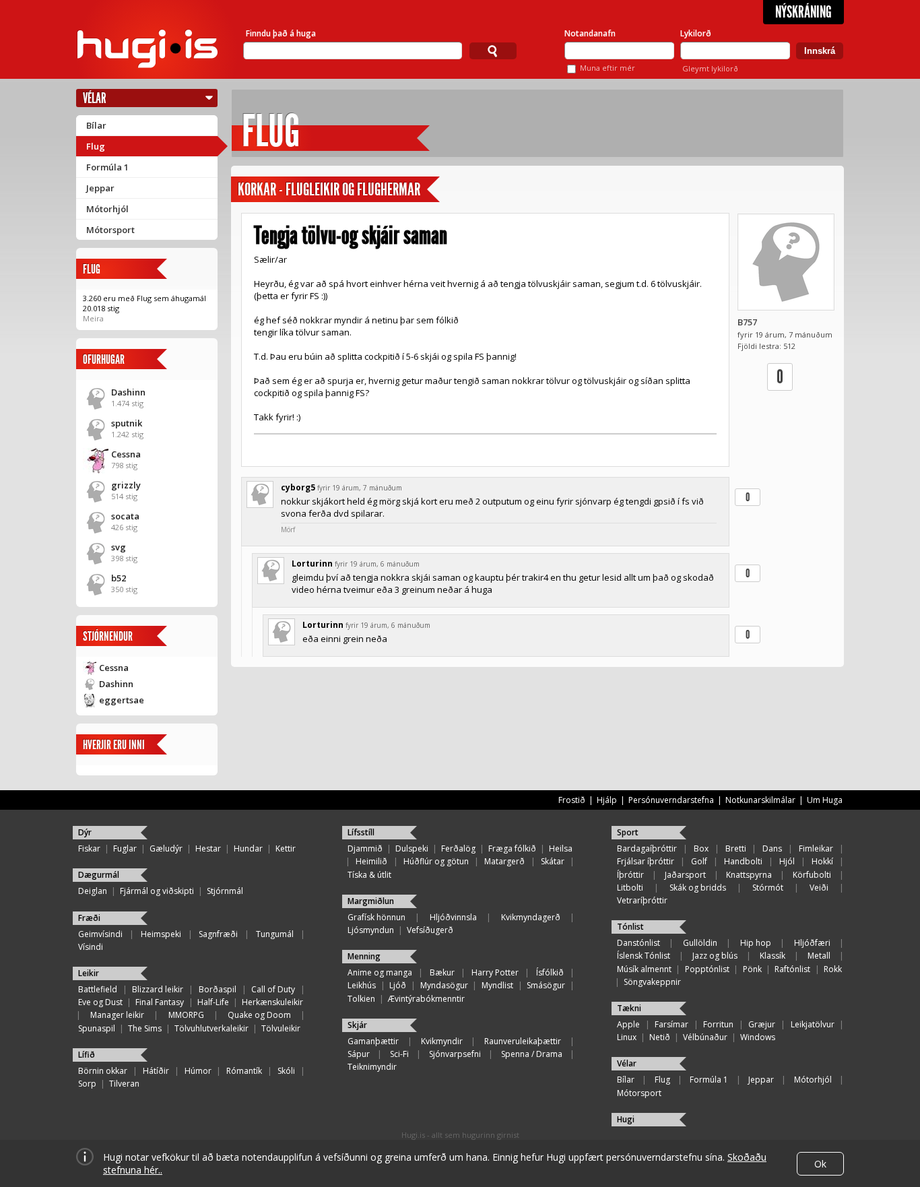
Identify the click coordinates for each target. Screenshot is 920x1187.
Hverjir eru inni (114, 744)
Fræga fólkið (512, 848)
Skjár (357, 1025)
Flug (95, 146)
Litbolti (630, 887)
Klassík (772, 955)
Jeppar (100, 188)
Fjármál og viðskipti (157, 891)
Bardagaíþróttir (647, 848)
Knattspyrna (749, 874)
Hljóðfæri (812, 943)
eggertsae (121, 700)
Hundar (248, 848)
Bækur (442, 972)
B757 (747, 322)
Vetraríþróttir (642, 900)
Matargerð (504, 861)
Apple (628, 1024)
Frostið (571, 800)
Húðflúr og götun (436, 861)
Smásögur (546, 985)
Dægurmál (98, 874)
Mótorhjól (107, 209)
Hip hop (755, 943)
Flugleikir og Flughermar (353, 189)
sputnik (126, 423)
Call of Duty (273, 989)
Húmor (198, 1071)
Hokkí (822, 861)
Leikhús (362, 985)
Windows (757, 1037)
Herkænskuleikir (272, 1002)
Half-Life (213, 1002)
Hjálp (607, 800)
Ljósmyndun (371, 930)
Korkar (257, 189)
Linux (626, 1037)
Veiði (819, 887)
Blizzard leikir (157, 989)
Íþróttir (630, 874)
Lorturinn (312, 563)
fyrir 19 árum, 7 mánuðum (359, 487)
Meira (93, 318)
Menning (364, 956)
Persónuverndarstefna (671, 800)
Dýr (85, 832)
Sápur (359, 1054)
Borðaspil (217, 989)
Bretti (735, 848)
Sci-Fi (399, 1054)
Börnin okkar (102, 1071)
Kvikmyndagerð (530, 917)
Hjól (787, 861)
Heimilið (371, 861)
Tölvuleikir (280, 1028)
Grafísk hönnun (376, 917)
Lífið (86, 1054)
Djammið (365, 848)
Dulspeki (411, 848)
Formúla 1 (107, 167)
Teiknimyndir (372, 1066)
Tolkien (361, 998)
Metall (819, 955)
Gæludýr (166, 848)
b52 (118, 578)
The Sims (145, 1028)
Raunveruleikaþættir (522, 1041)
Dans (772, 848)
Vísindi (90, 947)
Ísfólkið (550, 972)
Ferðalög (458, 848)
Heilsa (560, 848)
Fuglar (125, 848)
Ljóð (397, 985)
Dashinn (128, 392)
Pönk (752, 969)
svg (118, 547)
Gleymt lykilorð (710, 68)
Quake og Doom (259, 1015)
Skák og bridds (697, 887)
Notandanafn (590, 33)
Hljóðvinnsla (453, 917)
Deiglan (92, 891)
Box (701, 848)
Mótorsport (110, 230)
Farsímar (671, 1024)
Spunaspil (96, 1028)
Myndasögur (444, 985)
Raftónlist (792, 969)
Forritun (718, 1024)
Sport (627, 832)
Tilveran (124, 1083)
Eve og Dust (100, 1002)
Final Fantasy (159, 1002)
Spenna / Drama (531, 1054)
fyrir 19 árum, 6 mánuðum (377, 564)
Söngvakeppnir (652, 982)
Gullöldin (700, 943)
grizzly (126, 485)
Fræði (89, 918)
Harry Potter (495, 972)
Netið (659, 1037)
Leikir (88, 973)
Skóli (286, 1071)
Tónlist (630, 926)
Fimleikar (816, 848)
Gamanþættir (373, 1041)
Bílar (96, 125)
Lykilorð (695, 33)
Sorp (87, 1083)
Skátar (552, 861)
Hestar (208, 848)
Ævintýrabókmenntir (426, 998)
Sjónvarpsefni (455, 1054)
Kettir (285, 848)
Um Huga (825, 800)
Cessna (126, 454)
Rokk (833, 969)
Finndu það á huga (281, 33)
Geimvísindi (100, 934)
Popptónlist (707, 969)
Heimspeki (161, 934)
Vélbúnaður (705, 1037)
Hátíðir (156, 1071)
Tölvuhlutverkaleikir (211, 1028)
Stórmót (767, 887)
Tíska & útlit (369, 874)
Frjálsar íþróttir (645, 861)
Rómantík (244, 1071)
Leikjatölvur (812, 1024)
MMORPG (186, 1015)
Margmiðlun (371, 901)
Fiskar (89, 848)
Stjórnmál (225, 891)
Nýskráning (803, 12)
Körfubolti (812, 874)
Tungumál (275, 934)
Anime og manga (380, 972)
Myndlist (497, 985)
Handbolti (743, 861)
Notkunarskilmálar (760, 800)
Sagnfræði (218, 934)
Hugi (625, 1119)
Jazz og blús (714, 955)
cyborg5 (298, 487)
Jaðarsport (685, 874)
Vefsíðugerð (430, 930)
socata (125, 516)
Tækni (629, 1008)
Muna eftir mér (607, 68)
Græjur (761, 1024)
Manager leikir (117, 1015)
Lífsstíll (361, 832)
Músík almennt (644, 969)
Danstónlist (638, 943)
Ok (820, 1163)
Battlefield (97, 989)
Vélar (94, 98)
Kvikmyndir (442, 1041)
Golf (699, 861)
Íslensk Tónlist (643, 955)
